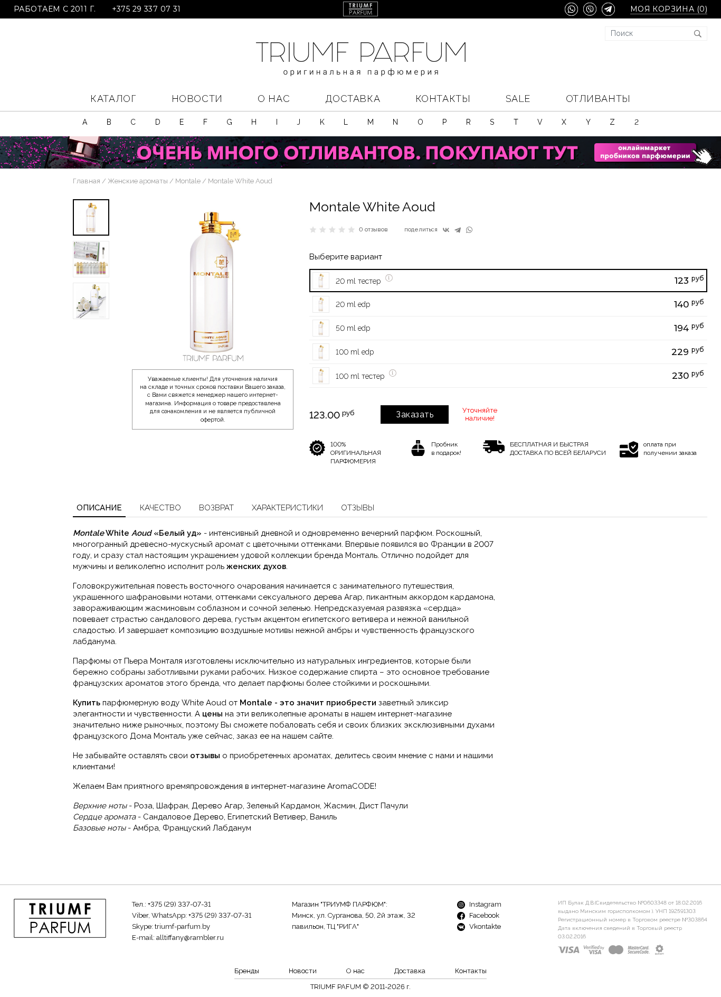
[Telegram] (457, 230)
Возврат (216, 508)
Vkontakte (484, 926)
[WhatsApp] (469, 230)
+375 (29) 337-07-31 (179, 904)
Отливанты (598, 98)
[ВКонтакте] (446, 230)
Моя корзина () (668, 9)
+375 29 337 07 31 (146, 9)
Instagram (484, 904)
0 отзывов (373, 229)
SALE (518, 98)
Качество (160, 508)
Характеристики (287, 508)
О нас (274, 98)
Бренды (246, 971)
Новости (197, 98)
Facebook (483, 915)
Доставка (352, 98)
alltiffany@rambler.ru (190, 938)
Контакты (442, 98)
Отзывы (357, 508)
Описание (99, 508)
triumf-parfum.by (182, 926)
